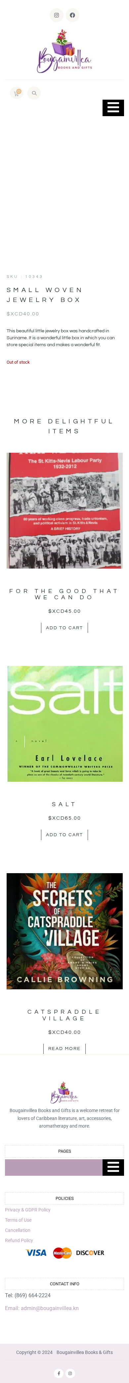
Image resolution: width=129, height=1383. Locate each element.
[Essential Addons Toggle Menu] (113, 108)
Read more (64, 1048)
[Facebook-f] (59, 1373)
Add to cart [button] (64, 628)
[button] (34, 93)
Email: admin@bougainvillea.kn (42, 1308)
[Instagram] (57, 15)
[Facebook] (73, 15)
